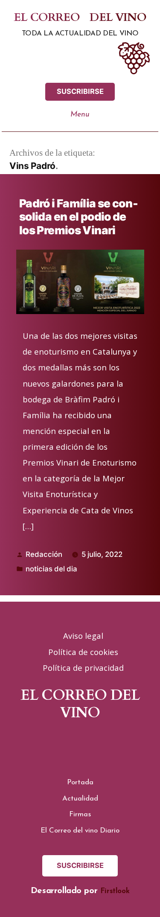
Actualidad (80, 798)
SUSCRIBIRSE (80, 91)
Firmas (80, 814)
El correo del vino (80, 18)
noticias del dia (51, 569)
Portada (80, 782)
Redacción (44, 554)
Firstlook (114, 891)
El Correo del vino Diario (80, 830)
